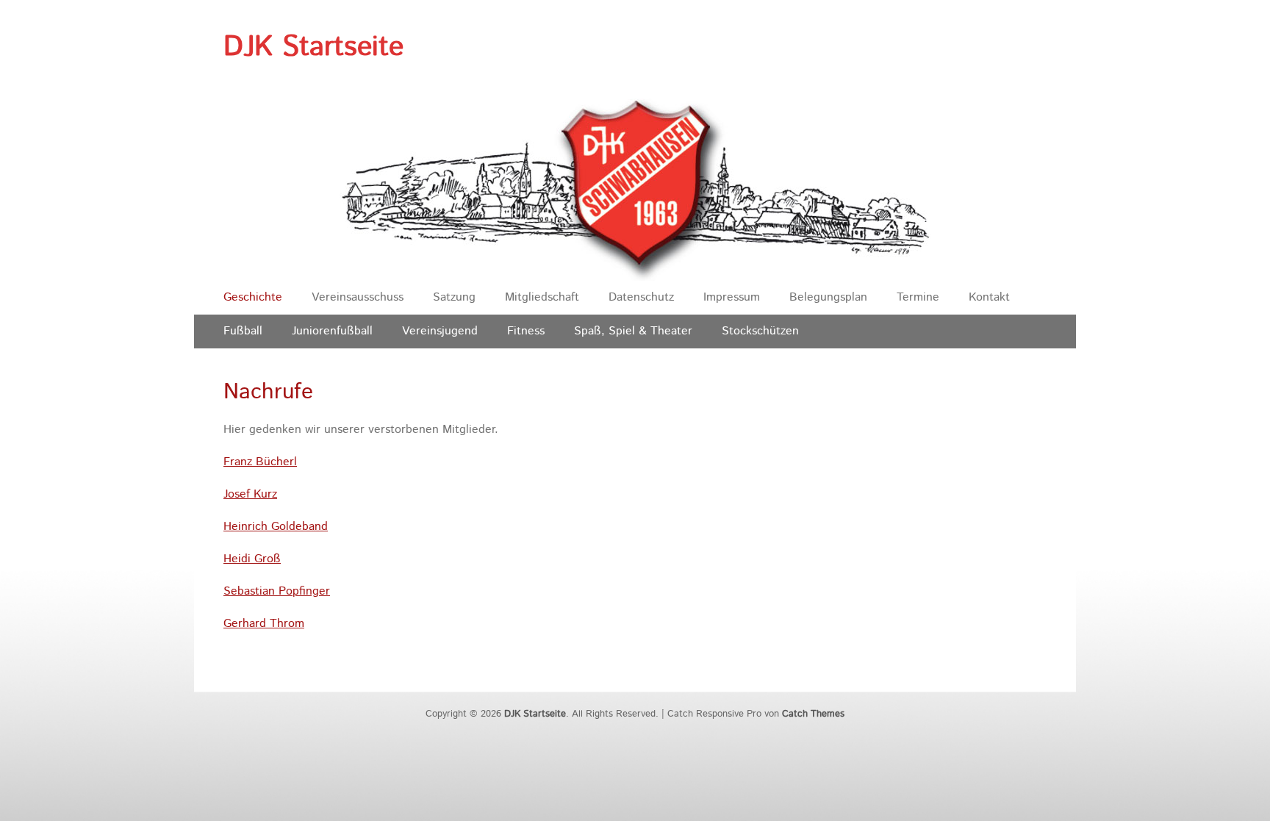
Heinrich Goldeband (275, 526)
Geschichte (252, 297)
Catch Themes (813, 714)
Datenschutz (641, 297)
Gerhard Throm (263, 623)
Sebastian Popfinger (276, 591)
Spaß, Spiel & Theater (633, 331)
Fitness (526, 331)
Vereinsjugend (440, 331)
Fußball (242, 331)
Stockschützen (760, 331)
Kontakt (989, 297)
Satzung (454, 297)
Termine (918, 297)
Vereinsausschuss (357, 297)
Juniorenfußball (332, 331)
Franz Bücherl (260, 461)
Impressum (731, 297)
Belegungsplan (828, 297)
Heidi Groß (252, 559)
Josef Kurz (250, 494)
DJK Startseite (313, 47)
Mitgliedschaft (542, 297)
